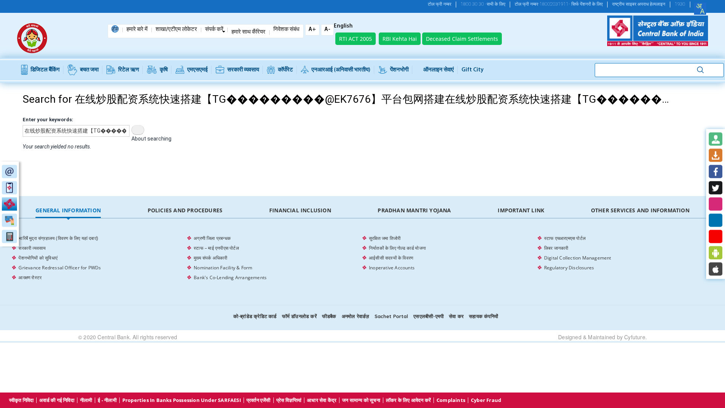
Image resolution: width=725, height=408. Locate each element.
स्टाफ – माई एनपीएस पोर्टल (216, 248)
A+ (312, 29)
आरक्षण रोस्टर (30, 277)
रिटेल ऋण (128, 70)
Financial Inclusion (300, 210)
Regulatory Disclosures (569, 267)
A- (327, 29)
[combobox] (700, 9)
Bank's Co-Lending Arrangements (230, 277)
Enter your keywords (47, 119)
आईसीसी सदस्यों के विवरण (391, 258)
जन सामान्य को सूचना (361, 400)
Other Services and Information (640, 210)
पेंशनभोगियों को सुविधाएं (38, 258)
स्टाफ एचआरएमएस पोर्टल (565, 238)
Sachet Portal (392, 316)
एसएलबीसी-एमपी (428, 316)
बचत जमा (89, 70)
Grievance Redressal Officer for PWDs (60, 267)
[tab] (68, 210)
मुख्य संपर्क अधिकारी (210, 258)
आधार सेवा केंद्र (321, 400)
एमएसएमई (197, 70)
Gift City (472, 70)
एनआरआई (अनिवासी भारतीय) (341, 70)
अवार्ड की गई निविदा (56, 400)
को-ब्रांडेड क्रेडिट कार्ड (255, 316)
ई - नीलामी (107, 400)
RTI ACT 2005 (355, 38)
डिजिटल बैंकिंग (45, 70)
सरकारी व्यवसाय (243, 70)
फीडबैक (329, 316)
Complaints (451, 400)
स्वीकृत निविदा (21, 400)
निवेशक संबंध (286, 30)
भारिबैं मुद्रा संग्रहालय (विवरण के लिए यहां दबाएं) (58, 238)
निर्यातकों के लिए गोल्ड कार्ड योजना (397, 248)
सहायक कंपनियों (483, 316)
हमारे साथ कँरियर (248, 32)
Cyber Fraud (486, 400)
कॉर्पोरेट (285, 70)
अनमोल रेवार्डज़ (355, 316)
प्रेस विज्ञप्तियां (289, 400)
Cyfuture (634, 337)
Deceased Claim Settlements (462, 38)
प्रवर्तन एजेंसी (259, 400)
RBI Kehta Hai (400, 38)
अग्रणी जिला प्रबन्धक (212, 238)
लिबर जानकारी (556, 248)
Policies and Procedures (185, 210)
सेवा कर (456, 316)
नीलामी (86, 400)
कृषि (164, 70)
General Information (68, 210)
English (343, 26)
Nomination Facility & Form (223, 267)
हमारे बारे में (137, 30)
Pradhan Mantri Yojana (414, 210)
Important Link (521, 210)
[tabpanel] (362, 258)
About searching (151, 139)
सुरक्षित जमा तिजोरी (385, 238)
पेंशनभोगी (399, 70)
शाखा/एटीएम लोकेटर (176, 30)
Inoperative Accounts (392, 267)
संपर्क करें (214, 30)
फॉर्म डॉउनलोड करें (299, 316)
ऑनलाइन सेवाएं (438, 70)
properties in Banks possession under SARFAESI (181, 400)
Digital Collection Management (577, 258)
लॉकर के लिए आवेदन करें (408, 400)
